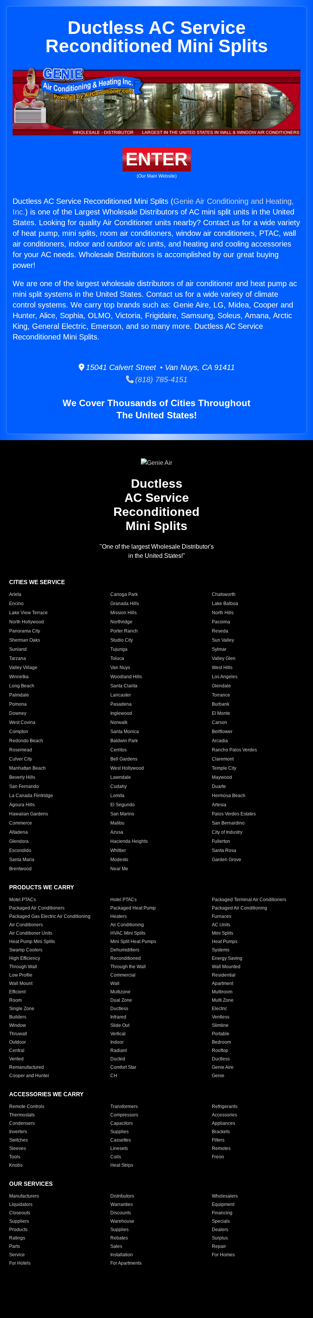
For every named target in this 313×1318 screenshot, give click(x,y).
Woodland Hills (126, 676)
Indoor (117, 1042)
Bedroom (221, 1042)
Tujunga (118, 649)
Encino (16, 603)
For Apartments (126, 1263)
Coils (115, 1156)
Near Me (119, 868)
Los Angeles (224, 676)
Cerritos (118, 750)
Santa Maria (21, 859)
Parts (14, 1246)
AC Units (221, 924)
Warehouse (122, 1221)
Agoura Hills (22, 804)
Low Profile (20, 975)
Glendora (19, 841)
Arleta (15, 594)
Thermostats (22, 1115)
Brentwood (20, 868)
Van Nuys (120, 667)
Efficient (17, 992)
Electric (219, 1008)
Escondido (20, 850)
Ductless (119, 1008)
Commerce (20, 823)
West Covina (22, 722)
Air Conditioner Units (30, 933)
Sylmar (219, 649)
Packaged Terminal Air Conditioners (249, 899)
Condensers (22, 1123)
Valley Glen (224, 658)
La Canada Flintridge (31, 795)
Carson (219, 722)
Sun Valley (223, 640)
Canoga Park (124, 594)
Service (17, 1254)
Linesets (119, 1148)
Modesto (119, 859)
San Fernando (24, 786)
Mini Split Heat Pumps (133, 941)
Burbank (220, 704)
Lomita (117, 795)
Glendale (221, 686)
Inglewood (121, 713)
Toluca (117, 658)
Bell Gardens (123, 759)
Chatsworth (224, 594)
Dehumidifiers (124, 950)
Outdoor (17, 1042)
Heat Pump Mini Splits (32, 941)
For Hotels (20, 1263)
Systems (220, 950)
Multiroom (222, 992)
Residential (224, 975)
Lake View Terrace (28, 612)
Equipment (223, 1204)
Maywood (222, 777)
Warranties (121, 1204)
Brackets (221, 1131)
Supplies (119, 1131)
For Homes (223, 1254)
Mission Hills (123, 612)
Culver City (20, 759)
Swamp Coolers (25, 950)
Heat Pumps (224, 941)
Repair (219, 1246)
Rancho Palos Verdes (234, 750)
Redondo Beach (26, 740)
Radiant (118, 1050)
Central (16, 1050)
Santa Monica (124, 731)
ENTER (157, 159)
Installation (121, 1254)
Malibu (117, 823)
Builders (17, 1017)
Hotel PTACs (123, 899)
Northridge (121, 622)
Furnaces (221, 916)
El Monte (221, 713)
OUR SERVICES (31, 1183)
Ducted (117, 1059)
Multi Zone (223, 1000)
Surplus (220, 1238)
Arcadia (220, 740)
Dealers (220, 1229)
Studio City (121, 640)
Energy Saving (227, 958)
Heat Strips (121, 1165)
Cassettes (120, 1140)
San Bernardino (228, 823)
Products (18, 1229)
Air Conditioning (127, 924)
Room (15, 1000)
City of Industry (227, 832)
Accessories (224, 1115)
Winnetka (19, 676)
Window (17, 1025)
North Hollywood (26, 622)
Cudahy (118, 786)
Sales (116, 1246)
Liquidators (20, 1204)
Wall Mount (20, 983)
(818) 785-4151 (160, 379)
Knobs (16, 1165)
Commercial (123, 975)
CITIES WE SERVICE (37, 582)
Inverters (18, 1131)
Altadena (18, 832)
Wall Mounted (226, 966)
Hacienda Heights (129, 841)
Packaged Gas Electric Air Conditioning (49, 916)
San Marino (122, 814)
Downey (17, 713)
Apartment (222, 983)
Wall (114, 983)
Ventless (220, 1017)
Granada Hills (124, 603)
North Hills (223, 612)
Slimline (220, 1025)
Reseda (220, 631)
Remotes (221, 1148)
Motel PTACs (22, 899)
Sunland (18, 649)
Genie (218, 1075)
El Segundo (122, 804)
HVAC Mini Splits (127, 933)
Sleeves (17, 1148)
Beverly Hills (22, 777)
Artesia (219, 804)
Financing (222, 1213)
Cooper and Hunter (29, 1075)
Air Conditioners (26, 924)
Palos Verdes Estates (234, 814)
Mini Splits (222, 933)
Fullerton (221, 841)
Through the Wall (128, 966)
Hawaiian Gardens (28, 814)
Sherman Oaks (24, 640)
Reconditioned (125, 958)
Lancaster (120, 695)
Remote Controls (26, 1106)
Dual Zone (121, 1000)
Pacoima (221, 622)
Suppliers (19, 1221)
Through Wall (23, 966)
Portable (220, 1033)
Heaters (118, 916)
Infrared (118, 1017)
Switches (18, 1140)
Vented (16, 1059)
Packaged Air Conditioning (239, 908)
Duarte (219, 786)
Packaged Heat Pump (133, 908)
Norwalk (118, 722)
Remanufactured (26, 1067)
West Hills (222, 667)
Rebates (119, 1238)
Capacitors (121, 1123)
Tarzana (17, 658)
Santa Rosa (224, 850)
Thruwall (18, 1033)
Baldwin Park (124, 740)
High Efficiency (24, 958)
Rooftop (220, 1050)
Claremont (223, 759)
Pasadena (121, 704)
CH (113, 1075)
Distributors (122, 1196)
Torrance (221, 695)
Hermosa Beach (228, 795)
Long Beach (21, 686)
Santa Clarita (123, 686)
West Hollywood (127, 768)
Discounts (120, 1213)
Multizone (120, 992)
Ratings (17, 1238)
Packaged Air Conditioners (37, 908)
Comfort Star (123, 1067)
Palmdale (19, 695)
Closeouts (19, 1213)
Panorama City (24, 631)
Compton (18, 731)
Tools (14, 1156)
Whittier (118, 850)
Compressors (124, 1115)
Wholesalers (225, 1196)
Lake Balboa (225, 603)
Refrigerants (224, 1106)
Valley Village (23, 667)
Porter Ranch (124, 631)
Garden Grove (226, 859)
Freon (218, 1156)
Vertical (118, 1033)
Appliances (223, 1123)
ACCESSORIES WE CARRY (46, 1094)
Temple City (224, 768)
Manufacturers (24, 1196)
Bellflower (222, 731)
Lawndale (120, 777)
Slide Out (119, 1025)
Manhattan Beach (27, 768)
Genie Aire (223, 1067)
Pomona (18, 704)
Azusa (116, 832)
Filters (218, 1140)
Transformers (124, 1106)
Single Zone (21, 1008)
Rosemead (20, 750)
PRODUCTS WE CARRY (41, 887)
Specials (221, 1221)
